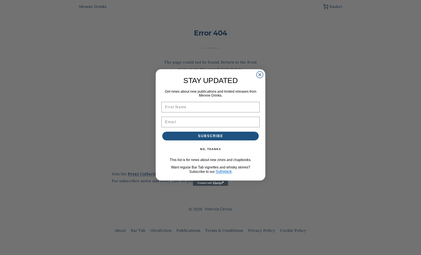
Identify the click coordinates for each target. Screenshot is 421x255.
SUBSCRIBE (210, 136)
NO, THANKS (210, 149)
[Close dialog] (260, 74)
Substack (224, 171)
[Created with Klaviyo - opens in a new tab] (210, 183)
